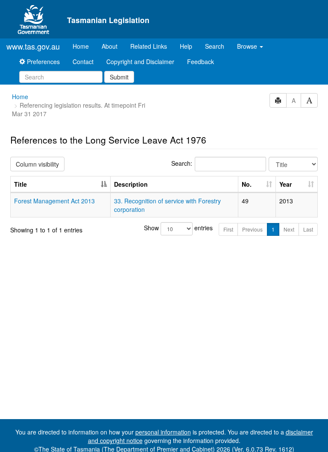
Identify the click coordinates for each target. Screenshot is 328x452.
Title (20, 184)
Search (214, 46)
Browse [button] (248, 46)
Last (308, 229)
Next (289, 229)
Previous (252, 229)
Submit (119, 77)
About (109, 46)
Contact (83, 61)
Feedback (200, 61)
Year (285, 184)
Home (84, 45)
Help (186, 46)
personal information (163, 432)
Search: (181, 163)
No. (247, 184)
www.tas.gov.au (33, 46)
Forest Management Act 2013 (54, 201)
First (228, 229)
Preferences (42, 61)
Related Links (148, 46)
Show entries (164, 227)
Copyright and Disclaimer (140, 61)
